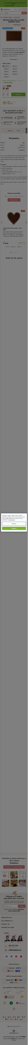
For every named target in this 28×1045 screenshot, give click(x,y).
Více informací (11, 520)
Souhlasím (13, 528)
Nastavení (13, 523)
